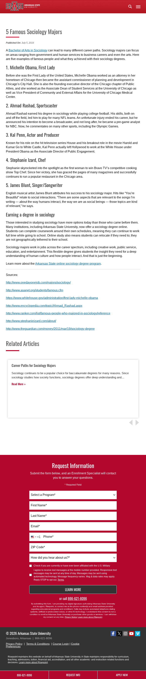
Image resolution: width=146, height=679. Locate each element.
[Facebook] (113, 633)
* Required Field (73, 484)
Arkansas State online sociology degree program (68, 263)
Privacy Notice (71, 617)
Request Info (73, 675)
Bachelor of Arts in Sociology (28, 50)
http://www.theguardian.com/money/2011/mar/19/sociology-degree (50, 328)
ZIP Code (38, 547)
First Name (39, 505)
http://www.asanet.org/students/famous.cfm (34, 290)
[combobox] (73, 495)
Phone (48, 536)
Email (35, 526)
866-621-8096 (77, 598)
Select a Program (43, 494)
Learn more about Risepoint (90, 617)
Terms (61, 579)
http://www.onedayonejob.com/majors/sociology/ (38, 282)
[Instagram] (125, 633)
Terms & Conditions (38, 643)
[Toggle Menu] (138, 6)
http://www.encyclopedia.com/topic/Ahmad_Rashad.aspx (44, 305)
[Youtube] (131, 633)
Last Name (39, 515)
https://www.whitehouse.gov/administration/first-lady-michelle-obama (52, 298)
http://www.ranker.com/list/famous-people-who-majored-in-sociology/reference (58, 313)
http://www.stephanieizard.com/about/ (31, 321)
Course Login (61, 643)
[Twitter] (119, 633)
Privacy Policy (14, 643)
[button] (130, 6)
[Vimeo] (137, 633)
